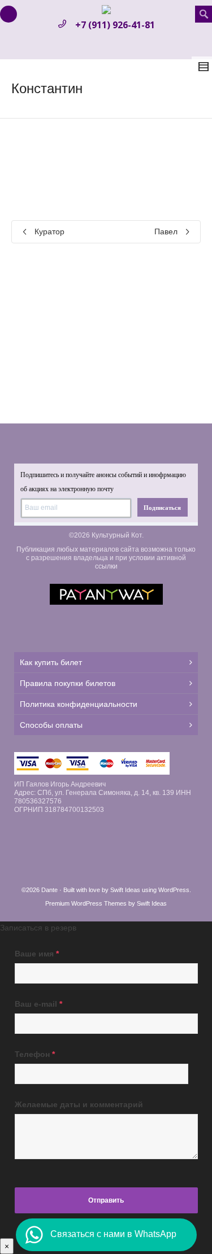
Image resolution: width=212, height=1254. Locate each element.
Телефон (35, 1054)
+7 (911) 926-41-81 (115, 25)
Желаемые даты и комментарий (79, 1104)
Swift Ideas (125, 889)
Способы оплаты (51, 724)
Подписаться (162, 507)
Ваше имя (37, 953)
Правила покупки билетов (67, 683)
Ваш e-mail (38, 1003)
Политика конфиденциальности (78, 704)
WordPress (173, 889)
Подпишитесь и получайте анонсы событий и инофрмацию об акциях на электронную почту (103, 482)
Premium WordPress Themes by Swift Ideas (106, 903)
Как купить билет (51, 662)
